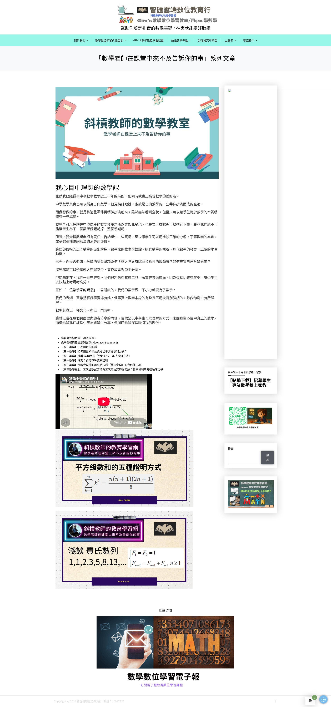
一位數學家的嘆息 (79, 290)
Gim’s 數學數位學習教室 (148, 40)
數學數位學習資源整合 (109, 40)
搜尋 (230, 449)
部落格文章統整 (207, 40)
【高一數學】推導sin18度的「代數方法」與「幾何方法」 (96, 356)
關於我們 (79, 40)
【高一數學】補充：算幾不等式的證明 (84, 360)
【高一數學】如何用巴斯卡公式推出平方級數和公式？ (94, 351)
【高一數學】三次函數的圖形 (79, 347)
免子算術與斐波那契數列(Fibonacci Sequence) (89, 342)
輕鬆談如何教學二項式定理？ (79, 338)
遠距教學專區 (179, 40)
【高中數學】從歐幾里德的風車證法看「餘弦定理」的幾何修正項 (101, 365)
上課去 (229, 40)
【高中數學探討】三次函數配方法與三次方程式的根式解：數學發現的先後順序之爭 (112, 369)
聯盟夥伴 (248, 40)
